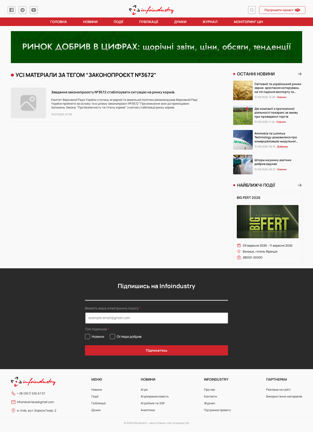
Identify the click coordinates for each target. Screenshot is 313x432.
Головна (58, 21)
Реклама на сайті (278, 389)
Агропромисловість (155, 396)
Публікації (148, 21)
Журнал (210, 21)
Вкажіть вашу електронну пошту (112, 308)
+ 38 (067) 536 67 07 (31, 393)
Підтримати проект (278, 10)
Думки (180, 21)
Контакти (210, 396)
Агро (144, 389)
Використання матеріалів (284, 396)
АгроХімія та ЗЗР (153, 403)
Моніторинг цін (248, 21)
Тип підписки (96, 329)
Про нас (209, 389)
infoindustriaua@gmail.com (35, 402)
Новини (90, 21)
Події (118, 21)
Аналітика (148, 410)
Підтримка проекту (217, 410)
